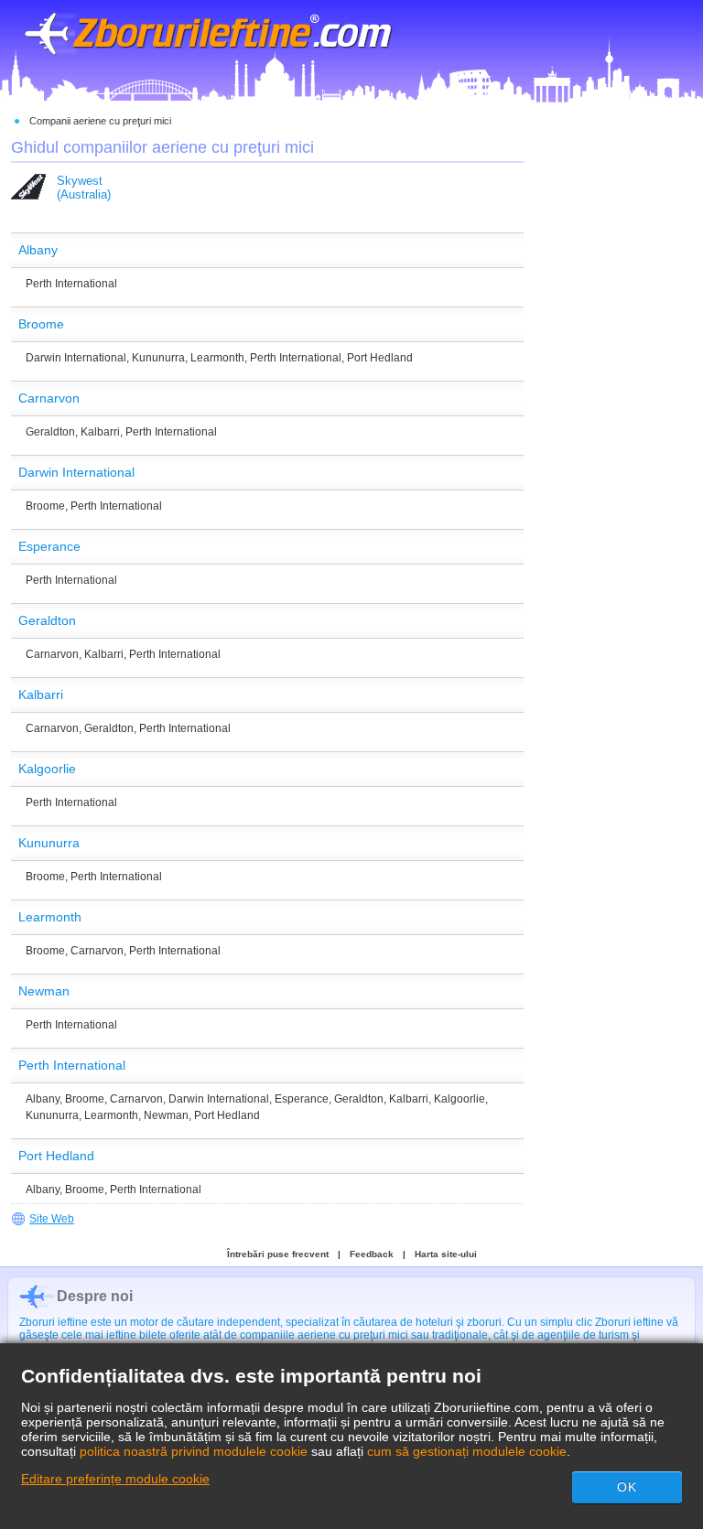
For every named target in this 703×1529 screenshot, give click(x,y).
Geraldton (50, 431)
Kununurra (158, 357)
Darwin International (76, 357)
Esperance (302, 1099)
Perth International (71, 283)
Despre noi (95, 1296)
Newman (166, 1115)
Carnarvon (52, 654)
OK (627, 1487)
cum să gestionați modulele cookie (467, 1451)
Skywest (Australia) (84, 187)
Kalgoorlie (459, 1099)
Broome (45, 506)
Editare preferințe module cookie (115, 1478)
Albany (42, 1099)
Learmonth (217, 357)
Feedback (372, 1254)
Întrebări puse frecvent (278, 1254)
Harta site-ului (446, 1254)
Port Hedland (380, 357)
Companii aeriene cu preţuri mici (100, 120)
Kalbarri (100, 431)
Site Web (51, 1218)
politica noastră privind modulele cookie (194, 1451)
